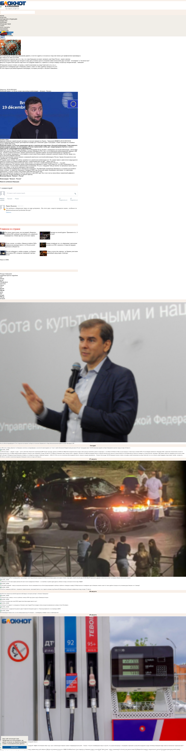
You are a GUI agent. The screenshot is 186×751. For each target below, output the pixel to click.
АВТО (10, 34)
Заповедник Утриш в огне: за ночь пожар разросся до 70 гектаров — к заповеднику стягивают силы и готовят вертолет (31, 612)
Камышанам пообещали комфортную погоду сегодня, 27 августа (76, 589)
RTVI (12, 163)
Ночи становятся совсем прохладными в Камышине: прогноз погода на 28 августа (22, 456)
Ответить (8, 212)
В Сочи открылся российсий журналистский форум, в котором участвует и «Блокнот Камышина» (25, 593)
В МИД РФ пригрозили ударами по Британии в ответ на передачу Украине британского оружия (108, 577)
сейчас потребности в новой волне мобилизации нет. (34, 160)
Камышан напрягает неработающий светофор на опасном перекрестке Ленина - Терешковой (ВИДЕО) (30, 141)
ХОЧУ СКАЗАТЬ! (5, 27)
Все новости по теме (6, 57)
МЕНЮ (2, 16)
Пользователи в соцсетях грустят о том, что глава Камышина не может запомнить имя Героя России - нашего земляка (35, 59)
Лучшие (9, 199)
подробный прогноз (5, 275)
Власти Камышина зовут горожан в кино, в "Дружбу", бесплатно (68, 453)
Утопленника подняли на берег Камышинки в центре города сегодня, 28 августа (111, 447)
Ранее (17, 199)
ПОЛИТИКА (3, 22)
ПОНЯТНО (14, 747)
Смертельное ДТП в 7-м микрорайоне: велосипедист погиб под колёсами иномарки (22, 577)
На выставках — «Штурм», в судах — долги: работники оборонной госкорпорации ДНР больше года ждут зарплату (30, 451)
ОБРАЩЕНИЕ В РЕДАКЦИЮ (8, 19)
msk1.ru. (53, 161)
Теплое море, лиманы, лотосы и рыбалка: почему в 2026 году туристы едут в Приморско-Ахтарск (25, 597)
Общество (3, 89)
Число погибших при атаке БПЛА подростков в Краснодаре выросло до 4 (20, 601)
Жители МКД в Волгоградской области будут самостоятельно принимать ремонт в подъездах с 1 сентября (85, 451)
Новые (2, 199)
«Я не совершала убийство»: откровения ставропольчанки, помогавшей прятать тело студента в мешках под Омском (30, 589)
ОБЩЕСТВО (3, 21)
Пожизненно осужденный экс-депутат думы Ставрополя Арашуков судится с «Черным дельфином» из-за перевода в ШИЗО (32, 608)
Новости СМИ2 (4, 260)
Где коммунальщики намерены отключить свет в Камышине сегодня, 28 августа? (32, 453)
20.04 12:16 (20, 206)
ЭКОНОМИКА (4, 29)
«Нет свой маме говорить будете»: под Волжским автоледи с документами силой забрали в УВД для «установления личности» (33, 749)
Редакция (3, 39)
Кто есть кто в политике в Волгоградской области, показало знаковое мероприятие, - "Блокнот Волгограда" (81, 455)
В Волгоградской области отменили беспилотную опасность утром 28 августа (105, 453)
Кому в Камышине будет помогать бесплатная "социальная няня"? (168, 745)
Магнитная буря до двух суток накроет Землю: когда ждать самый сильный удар (64, 577)
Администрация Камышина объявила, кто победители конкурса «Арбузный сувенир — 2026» (31, 455)
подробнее (15, 275)
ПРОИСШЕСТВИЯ (5, 24)
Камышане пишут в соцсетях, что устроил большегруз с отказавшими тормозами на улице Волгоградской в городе (122, 745)
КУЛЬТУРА (3, 17)
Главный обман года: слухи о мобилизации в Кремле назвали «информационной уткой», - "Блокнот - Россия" (66, 745)
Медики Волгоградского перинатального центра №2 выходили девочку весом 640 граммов (158, 749)
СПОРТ (2, 25)
